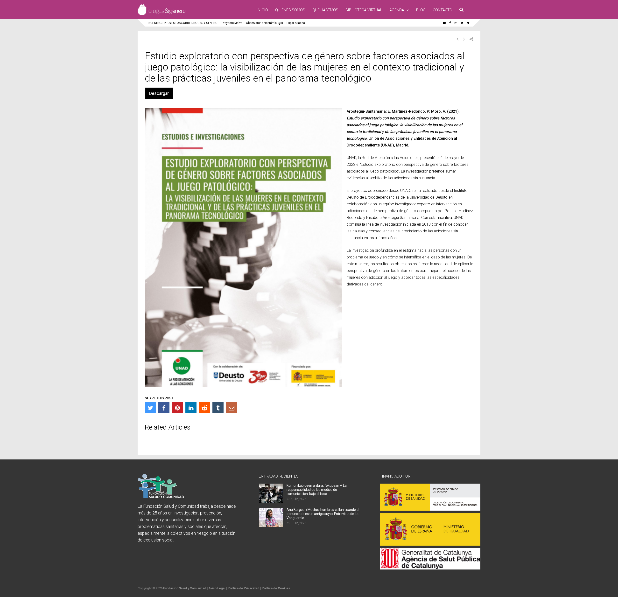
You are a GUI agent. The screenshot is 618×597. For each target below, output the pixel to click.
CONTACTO (442, 10)
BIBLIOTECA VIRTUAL (363, 10)
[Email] (231, 407)
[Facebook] (163, 407)
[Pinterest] (177, 407)
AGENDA (396, 10)
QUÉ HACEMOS (325, 10)
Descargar (159, 93)
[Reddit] (204, 407)
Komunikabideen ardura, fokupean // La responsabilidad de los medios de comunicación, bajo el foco (317, 490)
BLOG (421, 10)
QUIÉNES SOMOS (290, 10)
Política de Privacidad (243, 588)
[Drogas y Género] (161, 14)
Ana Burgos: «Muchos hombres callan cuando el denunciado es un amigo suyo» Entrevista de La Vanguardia (323, 514)
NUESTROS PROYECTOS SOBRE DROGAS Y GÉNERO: (183, 23)
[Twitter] (150, 407)
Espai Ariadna (296, 23)
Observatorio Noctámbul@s (264, 23)
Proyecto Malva (232, 23)
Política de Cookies (276, 588)
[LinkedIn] (191, 407)
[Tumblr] (218, 407)
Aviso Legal (217, 588)
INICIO (262, 10)
